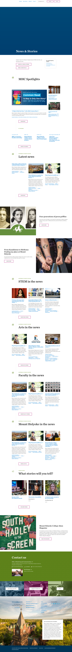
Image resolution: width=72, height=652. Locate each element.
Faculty (56, 98)
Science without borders (51, 300)
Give (57, 1)
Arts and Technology (31, 309)
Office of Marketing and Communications (21, 561)
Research (46, 311)
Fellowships (22, 172)
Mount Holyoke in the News (33, 190)
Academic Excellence (15, 117)
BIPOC (58, 114)
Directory (20, 1)
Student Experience (30, 605)
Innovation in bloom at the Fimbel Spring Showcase (34, 300)
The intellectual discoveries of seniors (52, 346)
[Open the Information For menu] (43, 1)
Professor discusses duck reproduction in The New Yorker (18, 301)
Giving (42, 601)
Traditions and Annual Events (33, 117)
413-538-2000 (17, 607)
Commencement (48, 356)
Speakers (49, 116)
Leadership (50, 99)
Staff (28, 117)
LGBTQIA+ (30, 189)
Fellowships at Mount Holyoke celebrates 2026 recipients (19, 164)
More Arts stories (24, 365)
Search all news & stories (23, 64)
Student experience (31, 191)
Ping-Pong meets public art (51, 175)
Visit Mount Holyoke (44, 603)
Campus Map (43, 610)
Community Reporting (15, 649)
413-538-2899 (27, 566)
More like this (24, 463)
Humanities (57, 115)
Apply (50, 1)
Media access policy (22, 67)
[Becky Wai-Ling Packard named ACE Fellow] (54, 90)
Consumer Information (42, 612)
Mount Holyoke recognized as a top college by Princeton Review (35, 176)
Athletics (30, 1)
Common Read (20, 117)
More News (23, 121)
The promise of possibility (34, 497)
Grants (54, 455)
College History (31, 357)
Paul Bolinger (27, 569)
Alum (21, 171)
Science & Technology (15, 312)
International (25, 117)
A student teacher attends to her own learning (52, 497)
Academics (28, 601)
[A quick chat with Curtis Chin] (54, 106)
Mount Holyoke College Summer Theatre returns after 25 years (35, 347)
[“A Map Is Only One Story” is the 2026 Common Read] (29, 97)
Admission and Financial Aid (31, 603)
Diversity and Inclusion (51, 115)
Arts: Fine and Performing (49, 183)
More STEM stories (24, 317)
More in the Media (24, 146)
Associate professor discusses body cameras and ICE (52, 394)
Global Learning (55, 356)
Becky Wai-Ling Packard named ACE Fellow (52, 96)
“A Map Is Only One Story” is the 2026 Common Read (25, 111)
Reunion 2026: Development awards (17, 497)
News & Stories (25, 1)
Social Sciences (54, 99)
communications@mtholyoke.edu (18, 566)
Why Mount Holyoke (30, 607)
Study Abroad (47, 312)
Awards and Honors (51, 98)
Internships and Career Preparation (51, 310)
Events (34, 1)
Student (13, 173)
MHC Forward (53, 456)
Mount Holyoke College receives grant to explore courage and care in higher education (51, 444)
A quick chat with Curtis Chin (52, 112)
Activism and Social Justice (52, 114)
